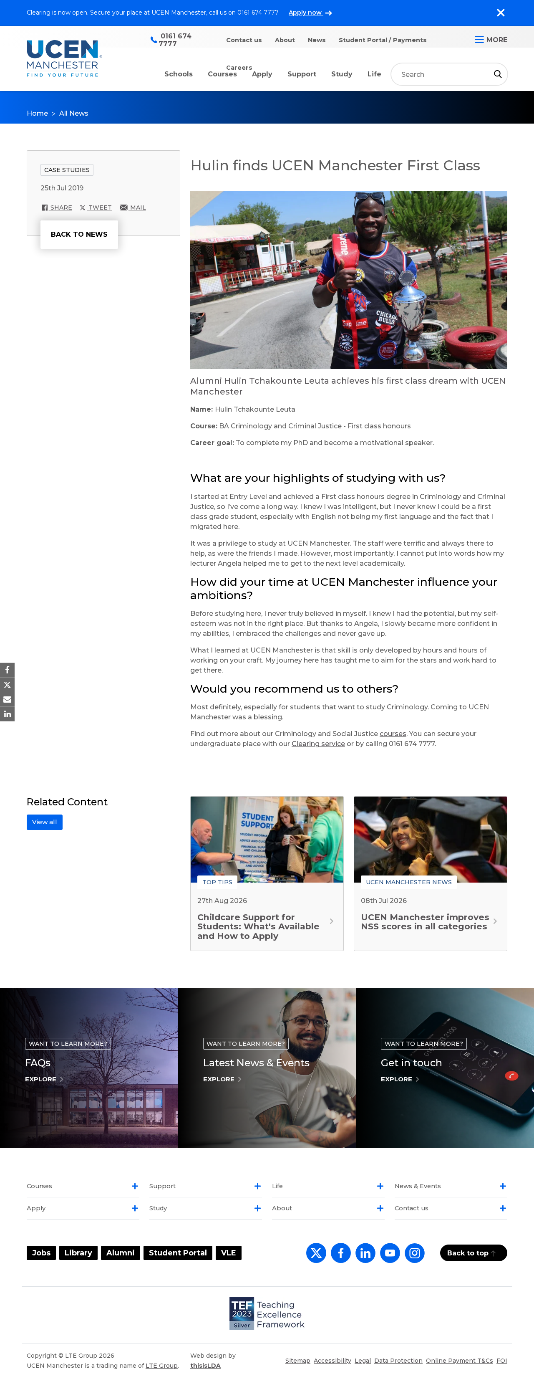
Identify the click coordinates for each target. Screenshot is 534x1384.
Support (301, 74)
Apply (262, 74)
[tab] (83, 1186)
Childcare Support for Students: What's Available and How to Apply (258, 926)
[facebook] (339, 1258)
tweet (99, 207)
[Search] (498, 74)
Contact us (244, 40)
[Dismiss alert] (500, 13)
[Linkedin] (363, 1258)
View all (44, 822)
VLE (228, 1252)
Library (78, 1252)
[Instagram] (413, 1258)
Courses (222, 74)
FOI (501, 1360)
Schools (178, 74)
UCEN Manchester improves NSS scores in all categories (425, 921)
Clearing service (318, 744)
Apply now (306, 12)
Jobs (41, 1252)
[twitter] (314, 1258)
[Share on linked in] (7, 714)
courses (393, 734)
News (317, 40)
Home (37, 113)
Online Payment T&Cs (459, 1360)
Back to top (468, 1253)
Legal (363, 1360)
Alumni (120, 1252)
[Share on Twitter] (7, 684)
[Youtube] (388, 1258)
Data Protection (398, 1360)
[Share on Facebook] (7, 670)
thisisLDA (205, 1365)
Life (374, 74)
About (285, 40)
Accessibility (332, 1360)
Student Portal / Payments (383, 40)
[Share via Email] (7, 699)
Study (342, 74)
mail (137, 207)
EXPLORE (40, 1079)
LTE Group (162, 1365)
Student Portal (178, 1252)
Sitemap (297, 1360)
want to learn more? (68, 1043)
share (60, 207)
